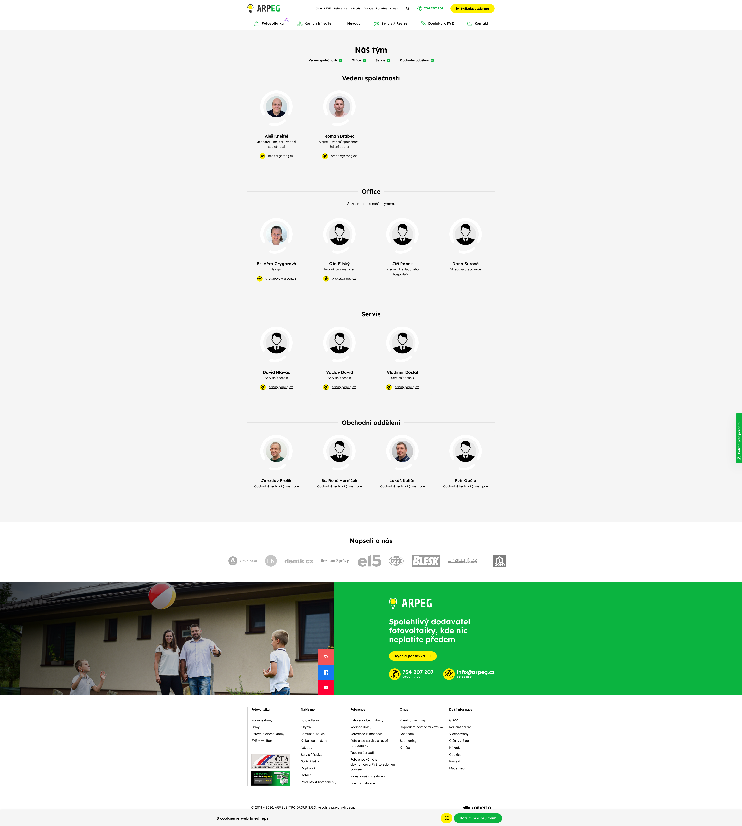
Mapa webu (457, 768)
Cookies (455, 754)
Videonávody (459, 734)
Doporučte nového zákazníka (421, 727)
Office (356, 60)
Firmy (255, 727)
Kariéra (405, 748)
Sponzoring (408, 741)
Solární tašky (310, 761)
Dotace (368, 8)
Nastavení (446, 818)
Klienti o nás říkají (412, 720)
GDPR (453, 720)
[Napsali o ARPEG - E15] (369, 561)
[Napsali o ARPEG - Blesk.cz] (425, 561)
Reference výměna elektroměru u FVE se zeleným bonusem (372, 764)
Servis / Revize (311, 754)
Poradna (381, 8)
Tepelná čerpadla (362, 753)
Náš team (407, 734)
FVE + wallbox (262, 741)
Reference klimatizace (366, 734)
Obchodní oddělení (414, 60)
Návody (355, 8)
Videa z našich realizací (367, 776)
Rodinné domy (261, 720)
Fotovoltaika (260, 709)
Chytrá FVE (323, 8)
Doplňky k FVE (311, 768)
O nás (394, 8)
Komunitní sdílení (313, 734)
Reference (340, 8)
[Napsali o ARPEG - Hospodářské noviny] (271, 561)
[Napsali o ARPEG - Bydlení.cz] (462, 560)
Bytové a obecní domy (267, 734)
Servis (380, 60)
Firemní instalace (362, 783)
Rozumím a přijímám (478, 818)
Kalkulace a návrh (314, 741)
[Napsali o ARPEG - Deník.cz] (298, 561)
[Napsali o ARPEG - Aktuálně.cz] (242, 560)
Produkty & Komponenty (318, 782)
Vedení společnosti (323, 60)
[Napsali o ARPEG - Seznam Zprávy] (335, 561)
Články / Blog (459, 741)
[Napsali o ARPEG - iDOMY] (499, 561)
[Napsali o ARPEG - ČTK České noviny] (396, 561)
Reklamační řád (460, 727)
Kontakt (454, 761)
